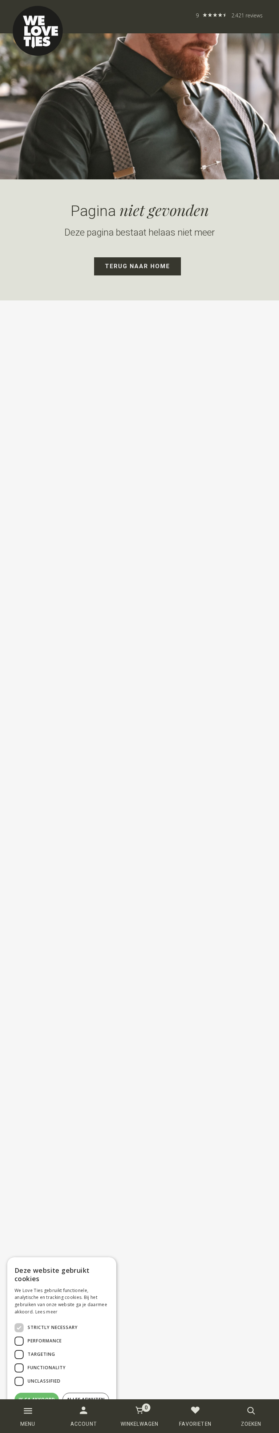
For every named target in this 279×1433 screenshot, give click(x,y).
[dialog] (61, 1341)
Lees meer (46, 1312)
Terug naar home (137, 266)
